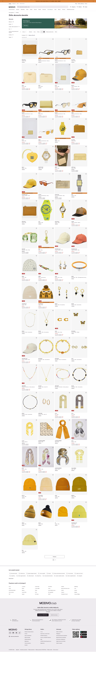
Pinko (36, 590)
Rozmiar (30, 31)
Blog (76, 3)
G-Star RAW (37, 588)
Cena (35, 31)
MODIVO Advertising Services (45, 641)
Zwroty (26, 633)
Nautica (62, 592)
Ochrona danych (55, 649)
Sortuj (23, 31)
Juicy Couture (11, 592)
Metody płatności (28, 639)
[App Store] (83, 634)
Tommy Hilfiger (77, 594)
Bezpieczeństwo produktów (61, 637)
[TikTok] (19, 633)
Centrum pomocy (28, 643)
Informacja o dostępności (60, 639)
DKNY (49, 594)
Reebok (75, 592)
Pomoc (86, 3)
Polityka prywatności (31, 649)
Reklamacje (27, 641)
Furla (36, 592)
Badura (23, 590)
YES (9, 594)
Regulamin (17, 649)
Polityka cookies (49, 649)
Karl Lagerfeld (50, 592)
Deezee (62, 586)
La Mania (23, 586)
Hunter (75, 590)
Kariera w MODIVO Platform (45, 637)
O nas (41, 631)
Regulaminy (42, 643)
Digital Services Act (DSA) (60, 641)
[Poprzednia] (3, 1)
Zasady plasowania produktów (61, 635)
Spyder (23, 594)
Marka (38, 31)
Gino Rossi (50, 586)
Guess (49, 588)
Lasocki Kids (24, 592)
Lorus (10, 586)
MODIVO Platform (43, 635)
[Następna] (93, 1)
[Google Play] (83, 632)
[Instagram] (10, 633)
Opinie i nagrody (59, 643)
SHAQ (62, 590)
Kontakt (26, 645)
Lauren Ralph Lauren (51, 590)
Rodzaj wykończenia (49, 31)
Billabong (76, 586)
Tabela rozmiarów (59, 631)
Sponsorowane (24, 37)
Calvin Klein (37, 586)
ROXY (23, 588)
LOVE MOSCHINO (12, 590)
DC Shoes (36, 594)
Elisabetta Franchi (64, 594)
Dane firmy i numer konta (44, 633)
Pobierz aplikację (81, 3)
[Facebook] (16, 633)
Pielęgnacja (58, 633)
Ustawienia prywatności (23, 649)
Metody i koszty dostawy (29, 631)
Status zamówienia (28, 635)
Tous (75, 588)
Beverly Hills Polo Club (65, 588)
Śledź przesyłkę (27, 637)
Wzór (56, 31)
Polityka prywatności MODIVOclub (41, 649)
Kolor (42, 31)
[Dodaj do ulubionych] (36, 39)
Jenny (10, 588)
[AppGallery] (83, 637)
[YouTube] (13, 633)
